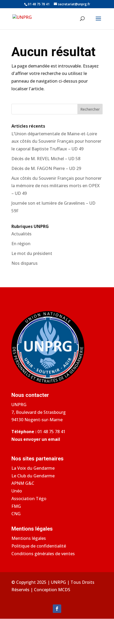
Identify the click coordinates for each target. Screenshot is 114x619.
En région (20, 243)
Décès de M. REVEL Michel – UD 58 (45, 159)
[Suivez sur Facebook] (57, 608)
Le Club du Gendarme (33, 476)
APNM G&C (22, 483)
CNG (16, 514)
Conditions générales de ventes (43, 554)
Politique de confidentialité (38, 546)
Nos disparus (24, 263)
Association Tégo (28, 498)
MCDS (64, 590)
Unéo (16, 491)
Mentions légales (28, 538)
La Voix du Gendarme (33, 468)
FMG (16, 506)
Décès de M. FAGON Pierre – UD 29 (46, 168)
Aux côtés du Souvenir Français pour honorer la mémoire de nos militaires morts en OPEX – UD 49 (56, 185)
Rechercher (90, 109)
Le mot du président (31, 253)
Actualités (21, 234)
